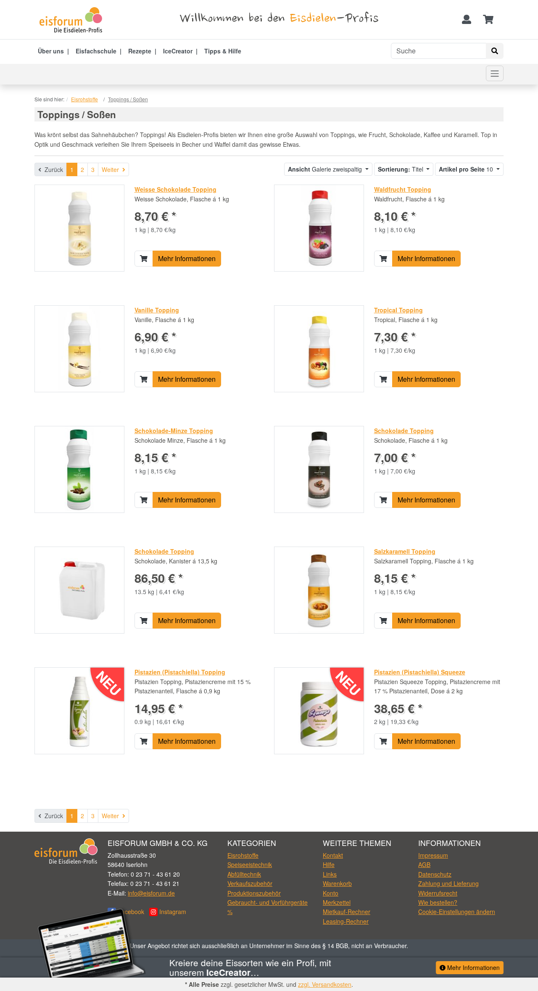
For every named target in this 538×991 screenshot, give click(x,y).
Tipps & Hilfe (222, 51)
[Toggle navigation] (495, 73)
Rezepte (139, 51)
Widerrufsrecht (437, 893)
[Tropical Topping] (319, 348)
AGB (424, 864)
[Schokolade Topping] (319, 469)
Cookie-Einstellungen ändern (456, 911)
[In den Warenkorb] (143, 259)
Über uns (51, 51)
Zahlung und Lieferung (448, 883)
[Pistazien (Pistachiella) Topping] (79, 710)
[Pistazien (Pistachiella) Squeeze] (319, 710)
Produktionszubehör (254, 893)
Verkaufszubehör (249, 883)
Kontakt (333, 855)
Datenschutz (434, 874)
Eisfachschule (96, 51)
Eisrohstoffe (242, 855)
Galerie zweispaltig (326, 169)
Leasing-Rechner (346, 921)
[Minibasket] (488, 19)
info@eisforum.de (151, 893)
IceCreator (178, 51)
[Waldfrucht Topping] (319, 227)
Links (330, 874)
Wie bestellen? (437, 902)
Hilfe (329, 864)
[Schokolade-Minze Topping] (79, 469)
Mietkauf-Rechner (346, 911)
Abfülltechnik (244, 874)
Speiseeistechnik (249, 864)
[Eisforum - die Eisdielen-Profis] (74, 19)
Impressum (433, 855)
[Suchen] (495, 51)
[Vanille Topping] (79, 348)
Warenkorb (337, 883)
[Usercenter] (466, 19)
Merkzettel (337, 902)
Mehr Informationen (187, 258)
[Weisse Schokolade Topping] (79, 227)
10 (467, 169)
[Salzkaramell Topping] (319, 589)
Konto (330, 893)
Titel (401, 169)
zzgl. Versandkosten (324, 984)
